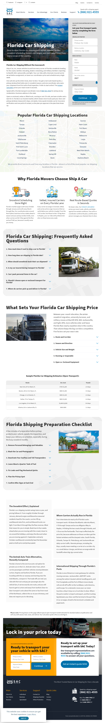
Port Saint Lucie (22, 147)
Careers (82, 2)
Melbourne (83, 136)
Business (22, 697)
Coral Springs (22, 158)
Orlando (22, 128)
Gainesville (52, 128)
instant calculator (88, 207)
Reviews (64, 12)
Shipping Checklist (38, 697)
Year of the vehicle (79, 75)
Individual (23, 694)
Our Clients (54, 12)
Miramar (52, 136)
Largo (83, 139)
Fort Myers (83, 128)
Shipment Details (79, 89)
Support (72, 12)
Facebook (10, 2)
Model (76, 68)
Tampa (21, 124)
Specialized (23, 700)
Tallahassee (22, 139)
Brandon (52, 147)
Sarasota (83, 147)
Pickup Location (78, 40)
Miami (22, 121)
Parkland (22, 154)
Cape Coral (52, 124)
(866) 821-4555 (89, 12)
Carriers (97, 2)
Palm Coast (83, 124)
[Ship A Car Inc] (9, 11)
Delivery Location (79, 48)
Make (75, 60)
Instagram (19, 2)
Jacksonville (21, 136)
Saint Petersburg (22, 143)
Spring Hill (52, 154)
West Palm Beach (83, 150)
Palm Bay (52, 139)
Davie (52, 158)
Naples (83, 154)
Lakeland (52, 150)
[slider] (97, 83)
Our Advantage (42, 12)
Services (31, 12)
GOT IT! (23, 718)
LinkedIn (33, 2)
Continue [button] (83, 97)
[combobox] (84, 92)
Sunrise (83, 121)
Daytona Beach (83, 158)
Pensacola (83, 143)
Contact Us (89, 2)
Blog (77, 2)
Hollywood (52, 121)
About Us (9, 694)
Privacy (48, 700)
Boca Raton (52, 132)
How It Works (20, 12)
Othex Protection (38, 700)
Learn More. (31, 714)
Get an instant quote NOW (75, 664)
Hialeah (22, 132)
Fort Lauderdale (22, 150)
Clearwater (52, 143)
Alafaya (83, 132)
